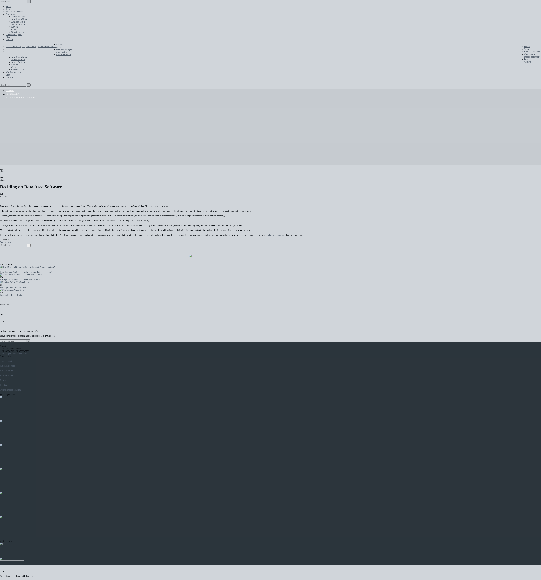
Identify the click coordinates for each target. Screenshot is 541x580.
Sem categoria (12, 94)
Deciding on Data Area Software (21, 97)
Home (10, 90)
